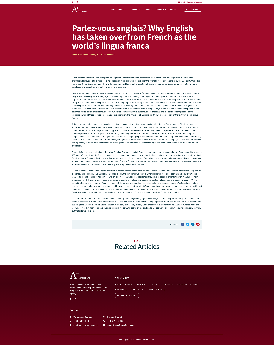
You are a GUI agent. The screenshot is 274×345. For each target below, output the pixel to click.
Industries (135, 9)
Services (122, 9)
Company (160, 9)
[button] (193, 9)
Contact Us (168, 284)
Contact (172, 9)
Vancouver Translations (188, 284)
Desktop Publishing (156, 289)
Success (148, 9)
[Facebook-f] (72, 2)
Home (112, 9)
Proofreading (121, 289)
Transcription (137, 289)
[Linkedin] (77, 2)
